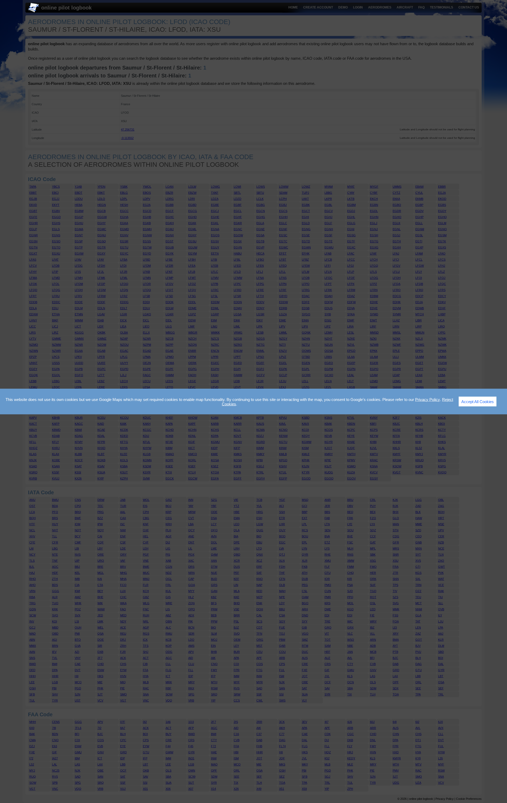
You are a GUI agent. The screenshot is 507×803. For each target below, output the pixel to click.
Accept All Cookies (477, 401)
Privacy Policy (427, 399)
